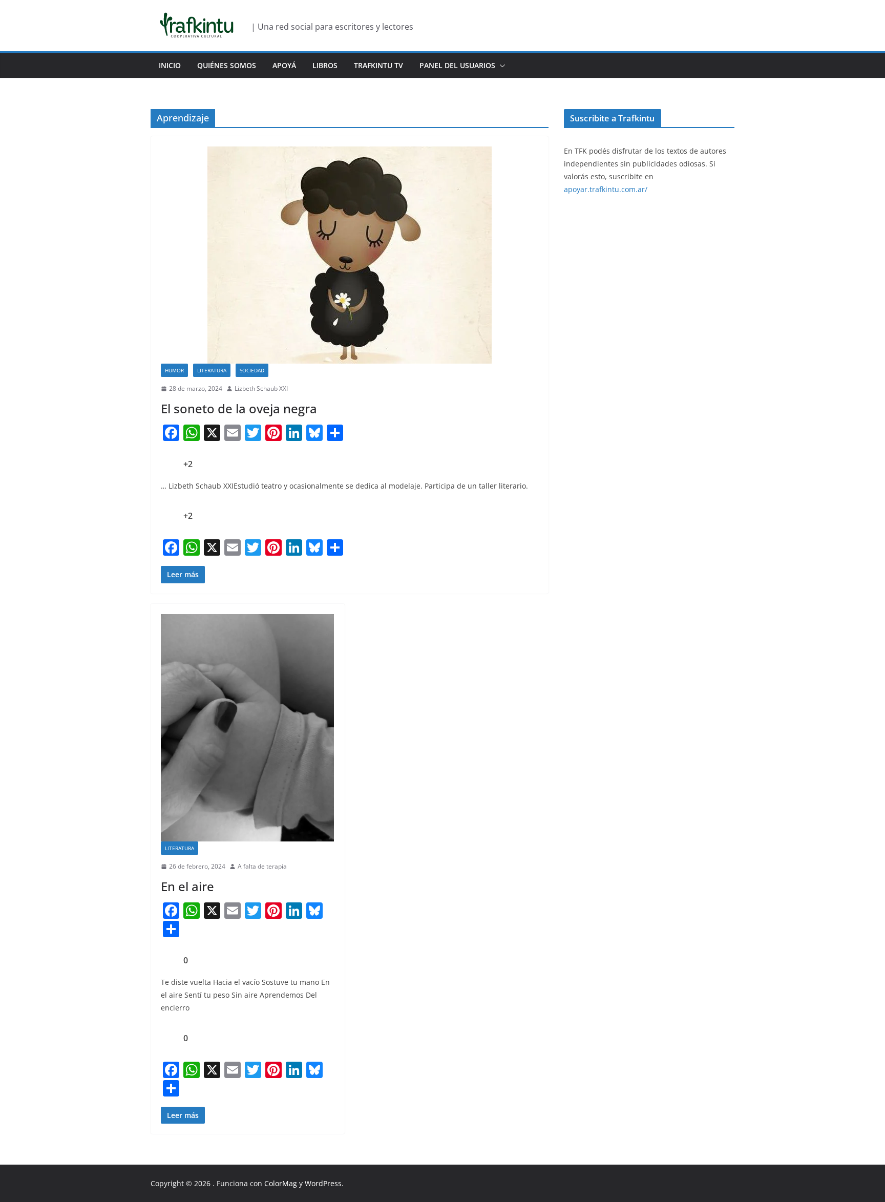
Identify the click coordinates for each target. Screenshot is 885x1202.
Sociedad (252, 370)
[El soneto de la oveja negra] (349, 255)
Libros (325, 65)
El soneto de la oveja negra (239, 408)
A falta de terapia (262, 866)
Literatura (211, 370)
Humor (174, 370)
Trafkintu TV (378, 65)
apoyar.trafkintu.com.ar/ (605, 189)
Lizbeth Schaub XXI (261, 388)
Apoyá (284, 65)
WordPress (323, 1183)
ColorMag (280, 1183)
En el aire (187, 886)
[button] (500, 65)
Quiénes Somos (226, 65)
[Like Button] (168, 464)
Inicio (170, 65)
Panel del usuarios (457, 65)
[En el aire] (247, 728)
